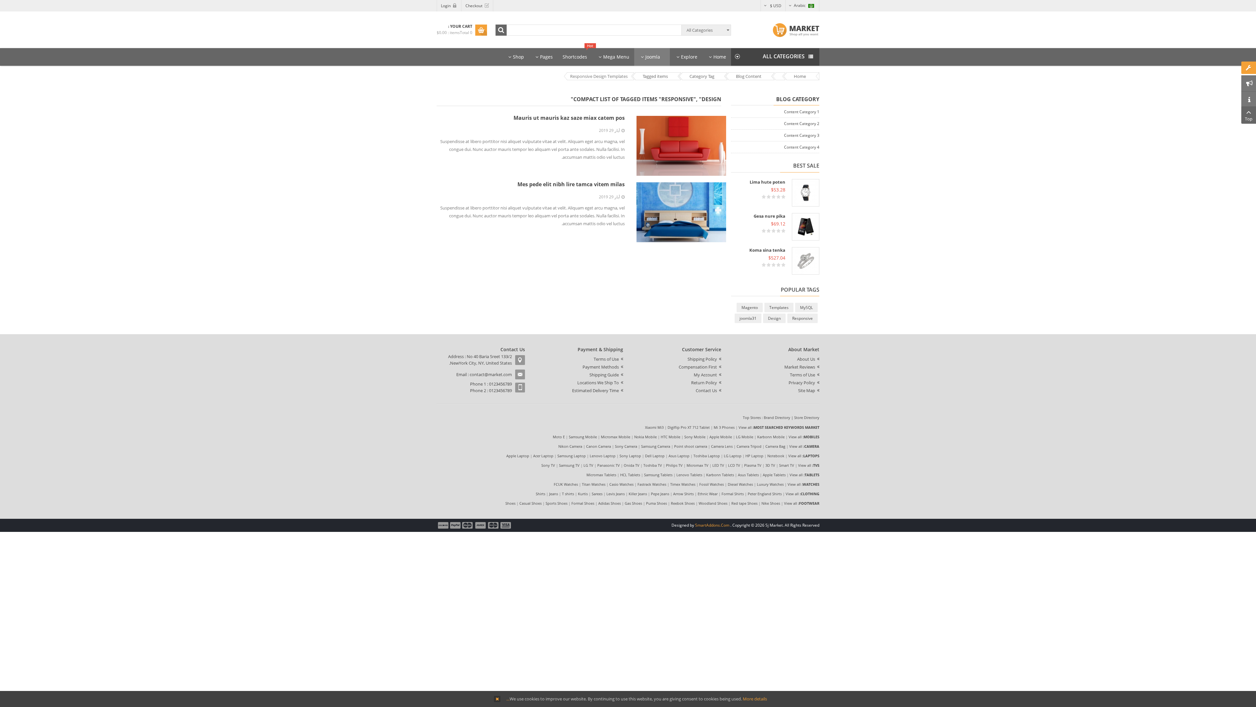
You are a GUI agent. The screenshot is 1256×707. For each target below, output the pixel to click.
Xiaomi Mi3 (654, 427)
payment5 (455, 525)
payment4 (468, 525)
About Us (806, 359)
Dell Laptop (655, 455)
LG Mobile (744, 436)
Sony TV (548, 465)
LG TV (588, 465)
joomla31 (748, 318)
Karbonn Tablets (720, 474)
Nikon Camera (570, 446)
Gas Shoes (633, 503)
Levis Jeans (615, 493)
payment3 (481, 525)
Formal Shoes (582, 503)
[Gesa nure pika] (805, 227)
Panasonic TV (608, 465)
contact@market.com (491, 374)
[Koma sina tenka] (805, 261)
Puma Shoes (656, 503)
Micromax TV (697, 465)
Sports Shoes (556, 503)
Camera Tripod (749, 446)
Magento (749, 307)
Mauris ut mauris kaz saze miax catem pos (569, 117)
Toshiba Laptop (706, 455)
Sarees (597, 493)
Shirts (540, 493)
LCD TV (734, 465)
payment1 (506, 525)
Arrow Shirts (683, 493)
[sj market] (796, 30)
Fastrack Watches (651, 484)
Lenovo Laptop (603, 455)
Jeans (553, 493)
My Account (705, 375)
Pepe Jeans (660, 493)
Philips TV (674, 465)
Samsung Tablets (658, 474)
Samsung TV (569, 465)
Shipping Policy (702, 359)
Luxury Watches (770, 484)
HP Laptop (754, 455)
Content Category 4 (801, 147)
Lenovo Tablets (689, 474)
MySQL (806, 307)
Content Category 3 (801, 135)
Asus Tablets (748, 474)
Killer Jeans (638, 493)
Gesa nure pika (769, 216)
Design (774, 318)
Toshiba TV (652, 465)
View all (745, 427)
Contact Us (706, 390)
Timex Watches (682, 484)
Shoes (510, 503)
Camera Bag (775, 446)
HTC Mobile (670, 436)
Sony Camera (626, 446)
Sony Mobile (695, 436)
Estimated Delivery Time (595, 390)
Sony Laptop (630, 455)
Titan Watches (593, 484)
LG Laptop (732, 455)
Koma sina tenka (767, 250)
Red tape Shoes (744, 503)
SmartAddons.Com (712, 525)
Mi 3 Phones (724, 427)
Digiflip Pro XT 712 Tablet (689, 427)
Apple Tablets (774, 474)
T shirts (568, 493)
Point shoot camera (690, 446)
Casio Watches (621, 484)
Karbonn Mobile (771, 436)
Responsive (802, 318)
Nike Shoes (770, 503)
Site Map (806, 390)
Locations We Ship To (598, 383)
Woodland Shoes (713, 503)
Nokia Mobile (645, 436)
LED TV (718, 465)
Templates (779, 307)
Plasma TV (752, 465)
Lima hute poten (767, 182)
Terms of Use (802, 375)
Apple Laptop (517, 455)
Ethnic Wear (708, 493)
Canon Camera (598, 446)
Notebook (775, 455)
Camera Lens (722, 446)
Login (446, 6)
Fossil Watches (711, 484)
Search (501, 30)
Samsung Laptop (571, 455)
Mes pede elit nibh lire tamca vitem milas (571, 184)
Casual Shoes (530, 503)
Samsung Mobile (583, 436)
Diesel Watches (740, 484)
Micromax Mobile (615, 436)
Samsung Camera (655, 446)
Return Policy (704, 383)
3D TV (770, 465)
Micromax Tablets (601, 474)
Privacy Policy (802, 383)
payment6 (442, 525)
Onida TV (631, 465)
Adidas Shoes (609, 503)
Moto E (559, 436)
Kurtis (583, 493)
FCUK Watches (566, 484)
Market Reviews (799, 367)
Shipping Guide (604, 375)
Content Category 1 (801, 112)
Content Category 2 (801, 123)
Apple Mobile (720, 436)
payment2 (493, 525)
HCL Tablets (630, 474)
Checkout (473, 6)
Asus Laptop (679, 455)
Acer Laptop (543, 455)
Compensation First (698, 367)
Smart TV (786, 465)
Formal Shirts (733, 493)
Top (1248, 119)
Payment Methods (601, 367)
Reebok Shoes (683, 503)
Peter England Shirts (765, 493)
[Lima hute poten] (805, 193)
